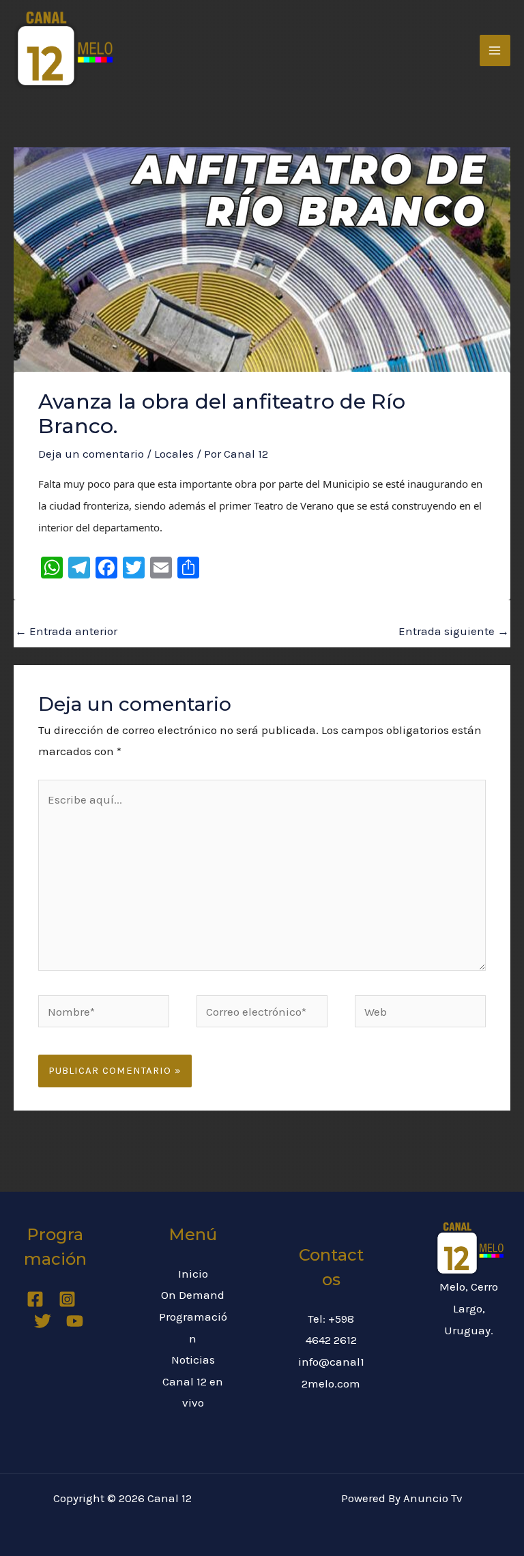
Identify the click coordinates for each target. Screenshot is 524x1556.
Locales (174, 453)
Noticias (193, 1359)
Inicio (193, 1273)
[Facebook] (35, 1299)
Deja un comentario (91, 453)
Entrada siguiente (453, 631)
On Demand (192, 1295)
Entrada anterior (66, 631)
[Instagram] (67, 1299)
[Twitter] (42, 1321)
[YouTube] (74, 1321)
